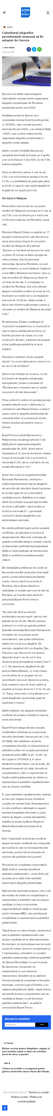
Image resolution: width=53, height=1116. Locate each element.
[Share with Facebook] (28, 49)
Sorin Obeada (9, 48)
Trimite (42, 1024)
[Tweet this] (34, 49)
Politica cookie (19, 1096)
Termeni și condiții (39, 1092)
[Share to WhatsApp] (39, 49)
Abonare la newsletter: (17, 1018)
